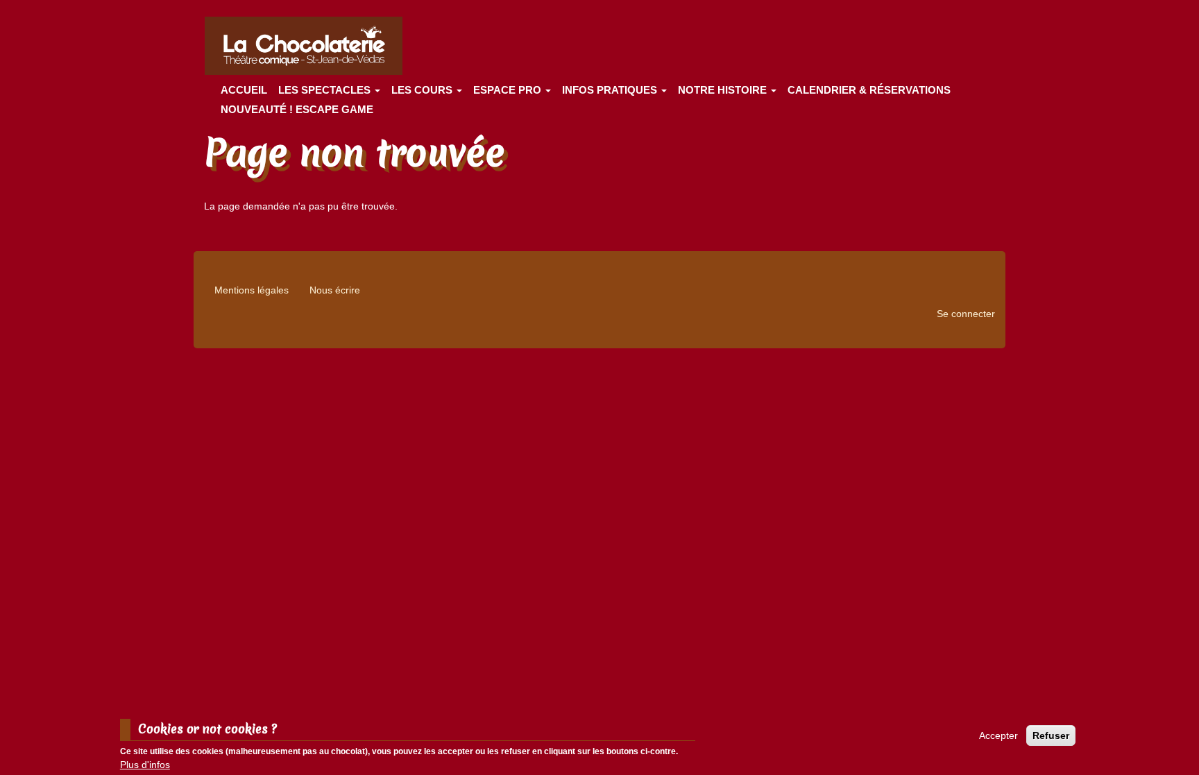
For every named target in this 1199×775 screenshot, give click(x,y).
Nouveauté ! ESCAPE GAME (297, 109)
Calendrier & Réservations (869, 90)
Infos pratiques (611, 90)
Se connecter (966, 313)
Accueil (244, 90)
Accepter (998, 735)
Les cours (423, 90)
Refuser (1050, 735)
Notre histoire (723, 90)
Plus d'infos (145, 764)
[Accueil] (309, 46)
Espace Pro (508, 90)
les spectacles (325, 90)
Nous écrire (334, 290)
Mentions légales (251, 290)
